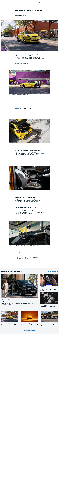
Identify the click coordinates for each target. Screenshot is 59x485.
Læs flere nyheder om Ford (53, 271)
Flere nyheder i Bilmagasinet (29, 330)
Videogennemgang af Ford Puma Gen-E (24, 108)
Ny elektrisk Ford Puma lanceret (23, 63)
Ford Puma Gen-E (17, 58)
